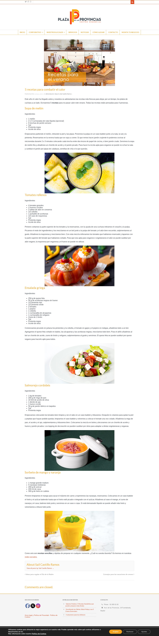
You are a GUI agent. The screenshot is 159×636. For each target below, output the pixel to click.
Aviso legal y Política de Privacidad (37, 615)
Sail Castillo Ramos (65, 94)
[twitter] (26, 2)
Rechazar (129, 632)
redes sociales (31, 557)
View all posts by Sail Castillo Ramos (40, 568)
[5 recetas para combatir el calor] (79, 62)
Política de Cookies (39, 634)
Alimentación (50, 94)
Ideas (56, 94)
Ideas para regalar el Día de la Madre (39, 574)
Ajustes (144, 632)
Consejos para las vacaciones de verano (118, 574)
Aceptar (115, 632)
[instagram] (30, 2)
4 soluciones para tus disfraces (75, 615)
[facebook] (28, 2)
